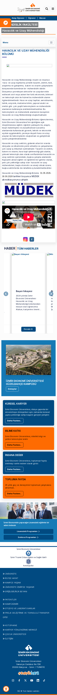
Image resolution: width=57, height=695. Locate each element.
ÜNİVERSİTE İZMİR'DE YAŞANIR (19, 587)
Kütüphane (11, 625)
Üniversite (11, 574)
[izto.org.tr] (28, 553)
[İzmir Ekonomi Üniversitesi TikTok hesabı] (44, 680)
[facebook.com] (31, 239)
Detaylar (12, 389)
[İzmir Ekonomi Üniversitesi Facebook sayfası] (19, 680)
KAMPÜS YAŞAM (13, 582)
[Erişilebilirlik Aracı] (6, 689)
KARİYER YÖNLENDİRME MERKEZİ (21, 629)
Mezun (42, 18)
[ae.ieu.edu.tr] (28, 269)
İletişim (9, 638)
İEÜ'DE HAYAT (11, 578)
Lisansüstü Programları (27, 531)
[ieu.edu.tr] (28, 7)
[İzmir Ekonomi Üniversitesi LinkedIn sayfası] (38, 680)
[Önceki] (6, 293)
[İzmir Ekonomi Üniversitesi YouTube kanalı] (32, 680)
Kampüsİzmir (11, 604)
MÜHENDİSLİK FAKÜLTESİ (19, 24)
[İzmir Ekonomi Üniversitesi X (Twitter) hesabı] (25, 680)
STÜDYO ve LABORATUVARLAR (20, 608)
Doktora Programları (27, 537)
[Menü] (52, 8)
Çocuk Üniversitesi (15, 634)
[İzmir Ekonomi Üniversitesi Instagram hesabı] (13, 680)
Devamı (27, 329)
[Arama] (46, 8)
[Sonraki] (51, 293)
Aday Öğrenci (18, 18)
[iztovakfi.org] (28, 561)
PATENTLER (10, 599)
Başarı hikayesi (24, 291)
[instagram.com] (25, 239)
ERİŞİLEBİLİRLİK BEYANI (16, 591)
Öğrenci (32, 18)
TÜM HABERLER (27, 248)
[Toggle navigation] (51, 42)
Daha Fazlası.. (14, 420)
